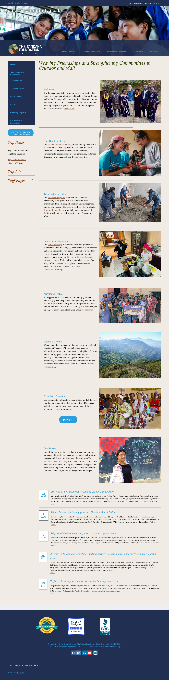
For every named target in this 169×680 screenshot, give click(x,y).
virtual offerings (55, 244)
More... (53, 504)
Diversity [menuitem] (148, 3)
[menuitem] (68, 52)
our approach (87, 309)
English (10, 3)
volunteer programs (56, 197)
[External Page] (105, 634)
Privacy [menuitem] (156, 3)
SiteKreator (20, 672)
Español (17, 3)
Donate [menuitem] (129, 3)
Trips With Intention (53, 209)
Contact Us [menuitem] (138, 3)
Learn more (69, 108)
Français (25, 3)
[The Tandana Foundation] (25, 49)
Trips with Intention (17, 159)
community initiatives (57, 144)
